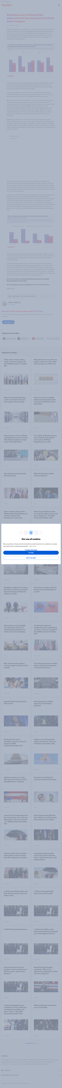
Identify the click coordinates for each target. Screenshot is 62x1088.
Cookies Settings (31, 550)
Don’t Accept (31, 558)
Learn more (32, 546)
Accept (31, 552)
